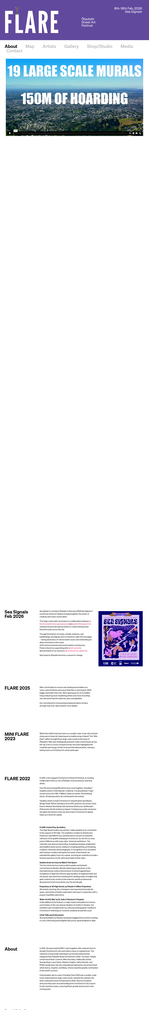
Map (29, 46)
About (11, 46)
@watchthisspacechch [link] (81, 624)
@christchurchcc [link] (72, 651)
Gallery (71, 46)
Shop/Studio (99, 46)
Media (127, 46)
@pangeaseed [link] (63, 624)
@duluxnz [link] (83, 651)
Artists (49, 46)
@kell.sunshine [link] (75, 648)
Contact (14, 51)
